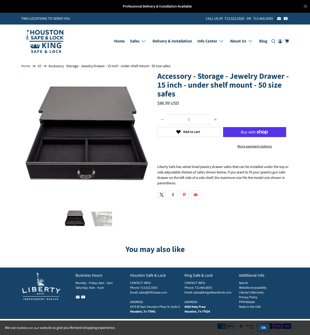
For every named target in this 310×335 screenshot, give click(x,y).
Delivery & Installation (172, 41)
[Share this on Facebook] (173, 194)
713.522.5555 (148, 288)
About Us (238, 41)
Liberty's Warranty (251, 292)
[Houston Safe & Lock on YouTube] (285, 18)
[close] (305, 6)
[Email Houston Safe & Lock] (279, 18)
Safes (135, 41)
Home (119, 41)
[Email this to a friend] (195, 194)
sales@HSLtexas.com (153, 292)
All (39, 66)
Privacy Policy (248, 297)
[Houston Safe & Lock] (45, 41)
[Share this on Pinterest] (184, 194)
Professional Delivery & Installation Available (157, 6)
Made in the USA (250, 307)
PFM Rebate (247, 302)
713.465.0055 (203, 288)
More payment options (254, 146)
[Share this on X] (161, 194)
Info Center (207, 41)
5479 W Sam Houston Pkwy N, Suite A (155, 307)
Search (243, 283)
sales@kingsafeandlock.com (212, 292)
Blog (263, 41)
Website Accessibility (253, 288)
